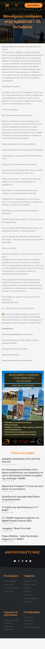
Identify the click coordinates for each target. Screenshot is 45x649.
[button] (7, 5)
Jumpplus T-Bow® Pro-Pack (16, 528)
